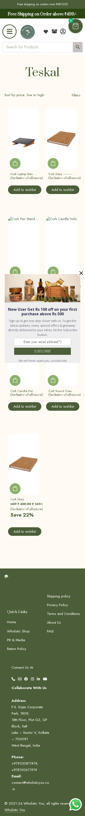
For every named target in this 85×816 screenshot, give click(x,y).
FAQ (50, 631)
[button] (75, 26)
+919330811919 (24, 763)
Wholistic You (14, 809)
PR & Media (16, 640)
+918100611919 (24, 769)
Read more (15, 163)
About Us (54, 622)
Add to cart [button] (15, 488)
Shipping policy (58, 596)
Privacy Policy (57, 605)
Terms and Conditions (63, 613)
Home (11, 622)
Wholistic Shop (18, 631)
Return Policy (16, 648)
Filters (76, 95)
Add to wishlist (24, 189)
